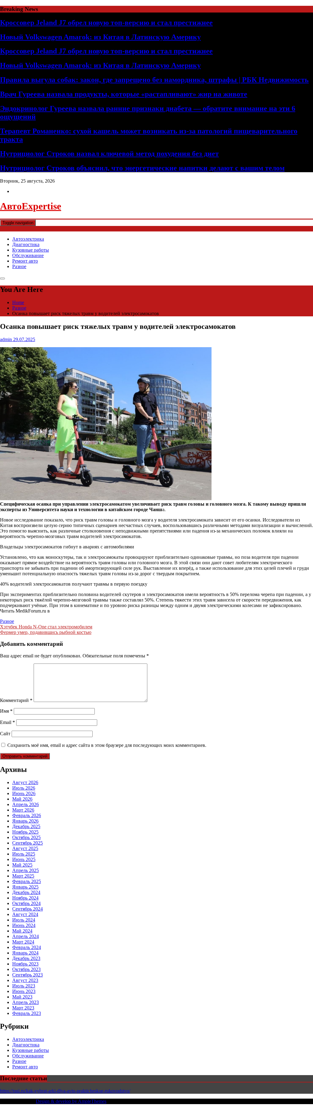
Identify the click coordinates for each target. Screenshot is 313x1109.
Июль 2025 (23, 853)
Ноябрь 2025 (25, 831)
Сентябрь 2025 (27, 842)
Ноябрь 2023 (25, 963)
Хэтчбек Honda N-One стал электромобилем (46, 626)
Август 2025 (25, 848)
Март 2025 (23, 875)
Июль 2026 (23, 788)
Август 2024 (25, 914)
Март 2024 (23, 941)
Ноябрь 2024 (25, 897)
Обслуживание (28, 255)
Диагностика (25, 244)
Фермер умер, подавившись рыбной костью (45, 632)
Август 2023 (25, 980)
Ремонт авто (25, 261)
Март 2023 (23, 1007)
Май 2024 (22, 930)
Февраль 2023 (26, 1013)
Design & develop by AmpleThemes (71, 1101)
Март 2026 (23, 810)
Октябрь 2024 (26, 903)
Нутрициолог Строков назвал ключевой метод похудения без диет (109, 154)
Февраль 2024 (26, 947)
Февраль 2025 (26, 881)
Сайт (5, 733)
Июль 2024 (23, 919)
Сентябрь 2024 (27, 908)
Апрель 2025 (25, 870)
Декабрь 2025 (26, 826)
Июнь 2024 (23, 925)
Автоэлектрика (28, 239)
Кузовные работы (30, 250)
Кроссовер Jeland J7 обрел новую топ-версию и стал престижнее (106, 23)
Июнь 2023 (23, 991)
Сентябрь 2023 (27, 974)
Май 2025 (22, 864)
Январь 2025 (25, 886)
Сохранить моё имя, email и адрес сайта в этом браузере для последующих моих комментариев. (106, 745)
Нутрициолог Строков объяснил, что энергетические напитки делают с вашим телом (142, 168)
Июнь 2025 (23, 859)
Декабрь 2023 (26, 958)
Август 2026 (25, 782)
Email (7, 722)
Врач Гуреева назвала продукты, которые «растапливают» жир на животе (123, 94)
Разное (19, 266)
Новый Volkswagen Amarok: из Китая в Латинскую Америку (100, 37)
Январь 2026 (25, 821)
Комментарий (16, 700)
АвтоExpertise (30, 206)
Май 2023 (22, 996)
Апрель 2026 (25, 804)
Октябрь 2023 (26, 969)
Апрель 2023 (25, 1002)
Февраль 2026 (26, 815)
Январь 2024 (25, 952)
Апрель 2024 (25, 936)
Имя (6, 711)
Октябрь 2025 (26, 837)
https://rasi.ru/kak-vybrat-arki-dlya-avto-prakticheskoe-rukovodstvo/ (65, 1090)
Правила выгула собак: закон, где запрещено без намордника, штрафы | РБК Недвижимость (154, 80)
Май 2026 (22, 799)
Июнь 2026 (23, 793)
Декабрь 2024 (26, 892)
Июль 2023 (23, 985)
